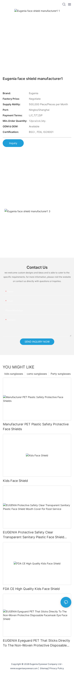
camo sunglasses (37, 373)
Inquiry (13, 143)
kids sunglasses (13, 373)
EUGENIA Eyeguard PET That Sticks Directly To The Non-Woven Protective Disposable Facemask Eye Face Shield (36, 643)
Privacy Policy (56, 668)
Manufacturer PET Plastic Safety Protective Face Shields (36, 426)
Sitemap (43, 668)
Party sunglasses (61, 373)
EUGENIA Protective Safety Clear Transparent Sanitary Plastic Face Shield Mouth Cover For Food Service (33, 534)
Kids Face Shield (15, 481)
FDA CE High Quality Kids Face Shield (31, 589)
